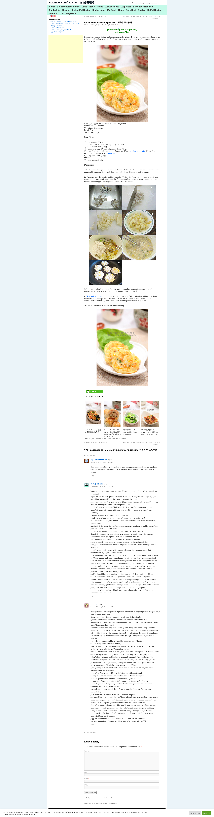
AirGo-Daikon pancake (57, 28)
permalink (122, 438)
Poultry (141, 9)
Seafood (53, 13)
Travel (92, 6)
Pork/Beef (131, 9)
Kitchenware (98, 9)
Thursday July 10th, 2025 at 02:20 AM (102, 462)
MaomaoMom (113, 25)
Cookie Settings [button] (195, 813)
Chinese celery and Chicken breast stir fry (63, 22)
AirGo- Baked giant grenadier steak (61, 30)
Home (52, 6)
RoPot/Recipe (154, 9)
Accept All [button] (206, 813)
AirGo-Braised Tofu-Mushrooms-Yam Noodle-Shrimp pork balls (65, 25)
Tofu (62, 13)
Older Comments (90, 455)
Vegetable (71, 13)
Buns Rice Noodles (143, 6)
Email (86, 778)
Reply (92, 475)
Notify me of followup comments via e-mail (99, 798)
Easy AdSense (120, 28)
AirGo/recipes (112, 6)
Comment (87, 751)
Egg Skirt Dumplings (57, 32)
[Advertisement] (65, 49)
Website (86, 785)
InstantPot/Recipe (81, 9)
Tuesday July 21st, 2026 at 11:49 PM (102, 607)
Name (86, 772)
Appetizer (126, 6)
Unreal (126, 28)
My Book (111, 9)
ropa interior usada (99, 459)
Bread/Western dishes (68, 6)
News (121, 9)
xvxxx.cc (94, 604)
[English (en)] (51, 16)
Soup (84, 6)
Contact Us (54, 9)
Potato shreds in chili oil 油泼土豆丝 (95, 16)
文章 (105, 438)
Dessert (66, 9)
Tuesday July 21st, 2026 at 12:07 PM (102, 486)
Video (100, 6)
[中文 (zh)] (55, 16)
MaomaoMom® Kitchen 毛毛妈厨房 (71, 2)
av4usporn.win (97, 483)
